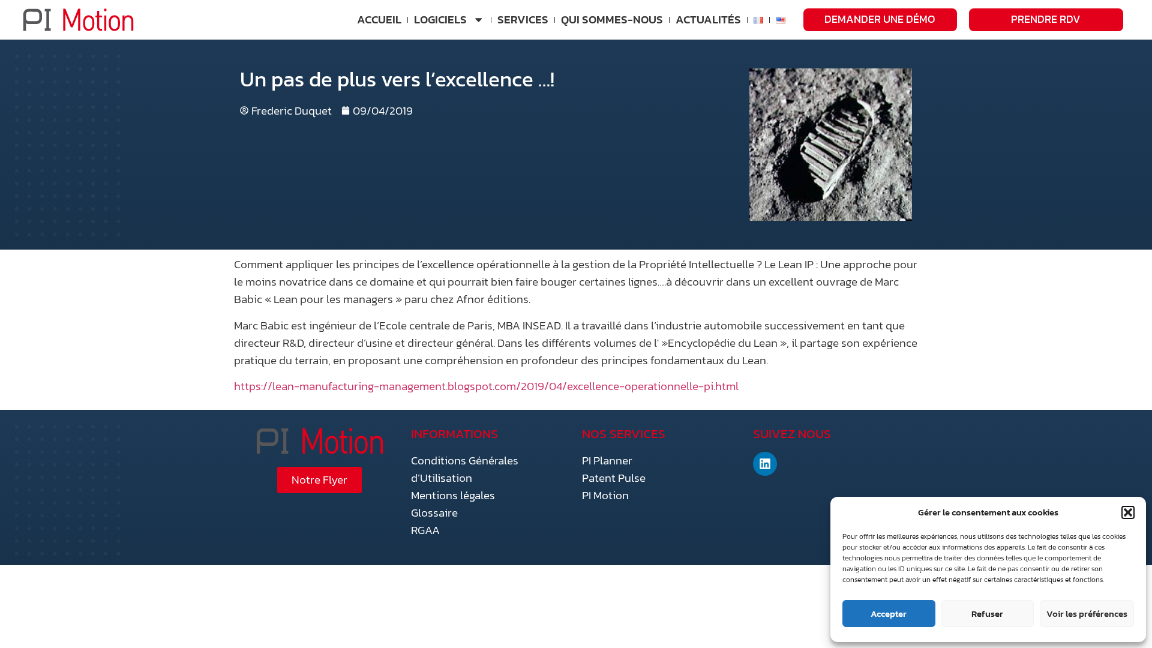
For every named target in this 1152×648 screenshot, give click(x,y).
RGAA (425, 530)
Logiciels (440, 19)
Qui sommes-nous (612, 19)
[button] (1128, 512)
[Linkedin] (765, 464)
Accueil (379, 19)
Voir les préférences (1086, 613)
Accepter (889, 613)
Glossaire (434, 512)
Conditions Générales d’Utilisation (464, 469)
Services (522, 19)
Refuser (987, 613)
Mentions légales (453, 495)
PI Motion (605, 495)
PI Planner (607, 460)
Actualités (708, 19)
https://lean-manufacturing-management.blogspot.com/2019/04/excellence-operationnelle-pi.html (486, 386)
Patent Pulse (614, 478)
